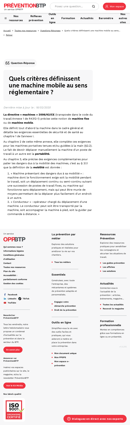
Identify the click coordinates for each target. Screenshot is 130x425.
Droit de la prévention (65, 310)
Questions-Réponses (50, 31)
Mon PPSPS (60, 357)
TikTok (26, 298)
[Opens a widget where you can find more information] (95, 419)
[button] (114, 6)
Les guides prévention (114, 263)
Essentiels (59, 274)
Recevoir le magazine (113, 308)
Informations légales (13, 251)
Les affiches (109, 267)
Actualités (107, 283)
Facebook (12, 294)
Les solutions (109, 271)
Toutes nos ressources (25, 31)
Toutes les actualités (113, 304)
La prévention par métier (63, 236)
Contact (7, 263)
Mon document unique (65, 353)
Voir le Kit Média (14, 385)
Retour (9, 35)
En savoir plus (13, 349)
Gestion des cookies (13, 283)
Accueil (7, 31)
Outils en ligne (61, 322)
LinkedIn (12, 298)
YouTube (12, 303)
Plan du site (9, 271)
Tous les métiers (62, 262)
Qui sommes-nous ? (13, 247)
